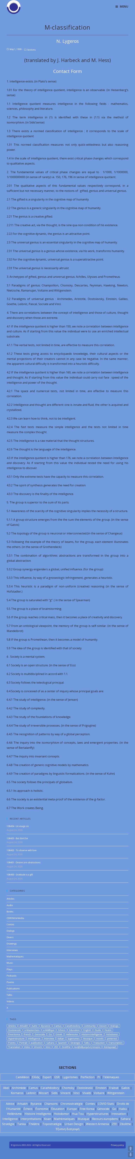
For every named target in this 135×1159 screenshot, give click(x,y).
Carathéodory (50, 1088)
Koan (47, 1119)
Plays (9, 969)
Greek (59, 1034)
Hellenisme (72, 1034)
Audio (10, 905)
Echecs (61, 1030)
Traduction (99, 1042)
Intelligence (34, 1038)
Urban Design (74, 1124)
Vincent (38, 1047)
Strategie (75, 1042)
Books (10, 911)
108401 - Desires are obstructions (23, 862)
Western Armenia (97, 1124)
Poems (10, 982)
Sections (31, 49)
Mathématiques (64, 1119)
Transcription (115, 1042)
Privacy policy (117, 1145)
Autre (34, 1025)
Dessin (103, 1025)
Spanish (62, 1042)
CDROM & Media (15, 918)
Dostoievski (14, 1030)
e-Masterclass (32, 1030)
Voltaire (99, 1093)
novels (100, 1038)
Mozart (44, 1093)
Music (10, 962)
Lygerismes (70, 1077)
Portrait (23, 1042)
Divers (10, 937)
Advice (10, 1104)
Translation (14, 1047)
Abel (6, 1088)
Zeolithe (66, 1047)
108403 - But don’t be (17, 838)
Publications (13, 988)
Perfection (87, 1077)
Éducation (57, 1109)
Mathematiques (15, 956)
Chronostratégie (72, 1104)
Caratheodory (72, 1025)
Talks (9, 994)
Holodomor (112, 1034)
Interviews (12, 950)
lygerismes (74, 1038)
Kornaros (17, 1093)
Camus (58, 1025)
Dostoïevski (85, 1088)
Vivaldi (86, 1093)
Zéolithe (125, 1124)
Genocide (40, 1034)
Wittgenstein (115, 1093)
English (87, 1030)
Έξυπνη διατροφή (67, 1129)
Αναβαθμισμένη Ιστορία (87, 1047)
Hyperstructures (97, 1114)
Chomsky (68, 1088)
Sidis (54, 1093)
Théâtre (34, 1124)
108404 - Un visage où (18, 826)
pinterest (112, 1038)
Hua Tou (78, 1114)
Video (27, 1047)
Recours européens (105, 1119)
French (27, 1034)
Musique (88, 1038)
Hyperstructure (16, 1038)
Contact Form (67, 71)
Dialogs (11, 930)
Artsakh (24, 1025)
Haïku (123, 1109)
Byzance (45, 1025)
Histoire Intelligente (92, 1034)
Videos (10, 1001)
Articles (10, 898)
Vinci (48, 1047)
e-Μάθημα (48, 1030)
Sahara (50, 1042)
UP (130, 1148)
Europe (72, 1109)
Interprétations (31, 1119)
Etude (98, 1030)
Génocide (103, 1109)
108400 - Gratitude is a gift (20, 874)
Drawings (12, 943)
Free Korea (14, 1034)
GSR (57, 1077)
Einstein (101, 1088)
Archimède (19, 1088)
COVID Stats (106, 1104)
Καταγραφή (110, 1047)
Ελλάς (36, 1077)
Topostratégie (52, 1124)
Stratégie (8, 1124)
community (90, 1025)
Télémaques (111, 1077)
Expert (47, 1077)
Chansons (51, 1104)
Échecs (28, 1109)
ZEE (56, 1047)
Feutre (108, 1030)
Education (74, 1030)
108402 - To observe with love (22, 850)
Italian (61, 1038)
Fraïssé (113, 1088)
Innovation (118, 1114)
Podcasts (12, 975)
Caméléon (22, 1077)
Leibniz (31, 1093)
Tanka (21, 1124)
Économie (41, 1109)
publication (37, 1042)
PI (98, 1077)
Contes (10, 924)
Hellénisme (14, 1114)
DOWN (130, 1154)
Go (50, 1034)
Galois (125, 1088)
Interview (49, 1038)
